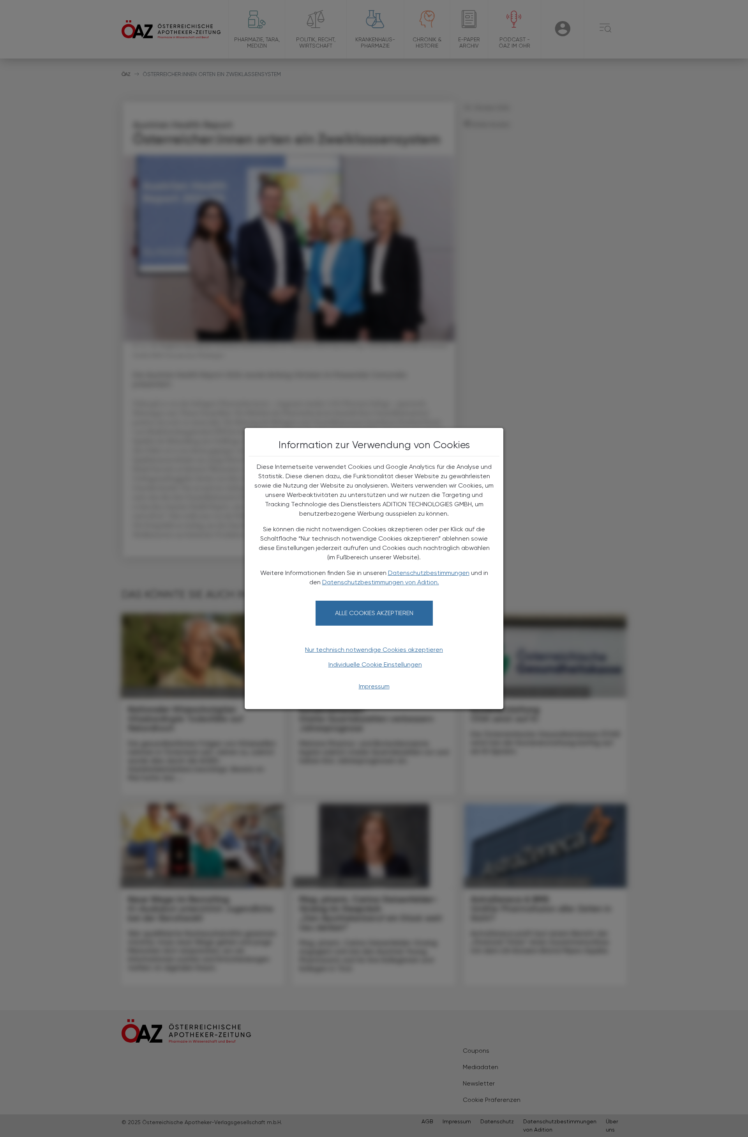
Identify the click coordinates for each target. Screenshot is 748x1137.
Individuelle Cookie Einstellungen (375, 664)
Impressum (374, 686)
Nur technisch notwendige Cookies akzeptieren (374, 649)
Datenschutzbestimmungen (428, 572)
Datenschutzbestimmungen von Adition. (380, 582)
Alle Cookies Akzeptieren (374, 613)
